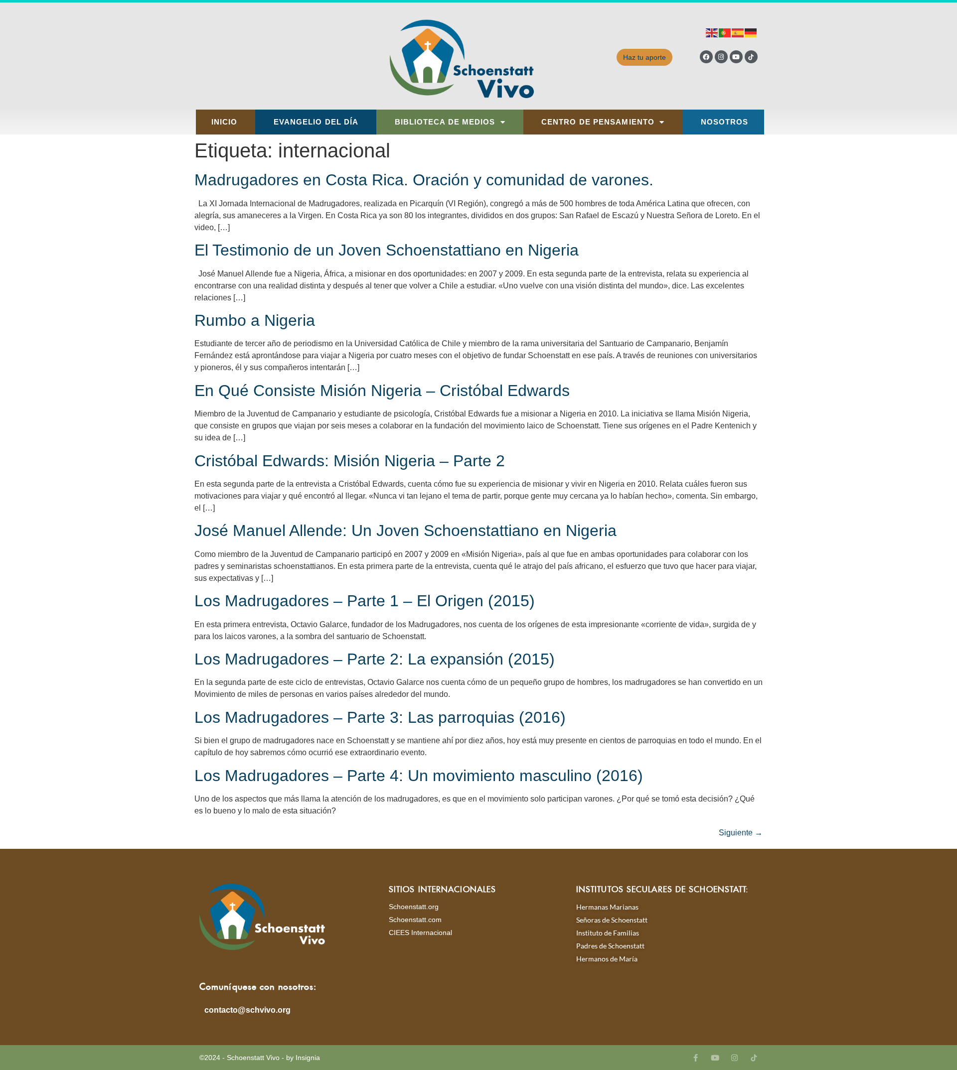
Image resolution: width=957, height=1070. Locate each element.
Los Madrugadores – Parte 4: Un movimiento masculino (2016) (418, 776)
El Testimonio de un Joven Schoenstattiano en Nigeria (386, 250)
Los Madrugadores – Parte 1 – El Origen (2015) (364, 601)
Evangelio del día (316, 122)
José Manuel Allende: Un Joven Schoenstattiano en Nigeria (405, 530)
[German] (751, 32)
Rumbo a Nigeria (254, 320)
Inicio (224, 122)
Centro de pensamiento (597, 122)
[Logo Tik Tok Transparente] (751, 56)
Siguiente (741, 832)
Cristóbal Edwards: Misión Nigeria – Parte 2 (349, 461)
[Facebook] (706, 56)
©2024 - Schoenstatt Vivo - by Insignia (259, 1058)
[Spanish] (738, 32)
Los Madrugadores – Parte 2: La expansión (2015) (374, 659)
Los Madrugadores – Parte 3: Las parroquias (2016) (380, 717)
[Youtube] (736, 56)
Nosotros (725, 122)
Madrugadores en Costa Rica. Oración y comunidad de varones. (423, 180)
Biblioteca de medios (445, 122)
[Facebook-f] (695, 1058)
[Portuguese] (725, 32)
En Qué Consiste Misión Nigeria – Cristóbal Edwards (382, 391)
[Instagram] (721, 56)
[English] (712, 32)
